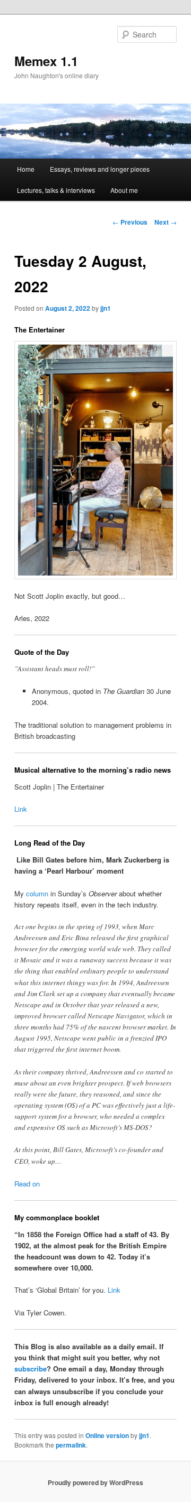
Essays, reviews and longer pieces (100, 168)
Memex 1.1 (46, 61)
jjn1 (105, 308)
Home (25, 168)
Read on (27, 1184)
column (37, 893)
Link (20, 809)
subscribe (30, 1369)
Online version (107, 1435)
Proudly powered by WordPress (95, 1482)
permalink (71, 1445)
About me (124, 190)
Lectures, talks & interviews (56, 190)
